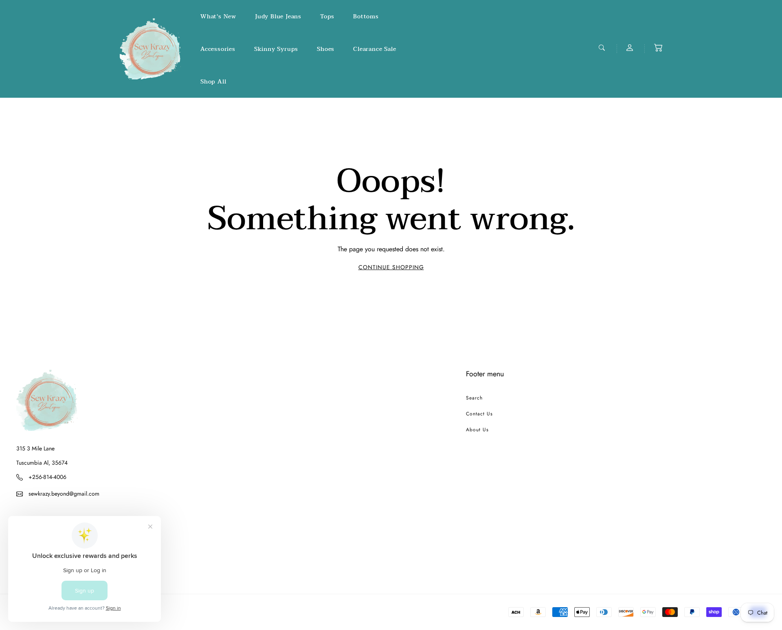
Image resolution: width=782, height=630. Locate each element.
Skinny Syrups (276, 49)
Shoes (325, 49)
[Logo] (150, 48)
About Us (477, 429)
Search (474, 398)
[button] (658, 48)
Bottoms (366, 16)
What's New (218, 16)
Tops (327, 16)
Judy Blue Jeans (278, 16)
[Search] (603, 48)
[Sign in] (630, 48)
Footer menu (485, 374)
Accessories (217, 49)
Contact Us (479, 413)
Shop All (213, 81)
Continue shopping (391, 267)
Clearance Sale (374, 49)
